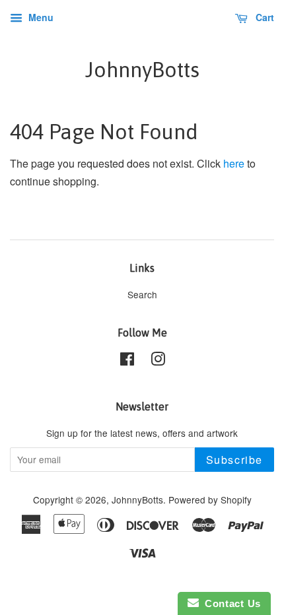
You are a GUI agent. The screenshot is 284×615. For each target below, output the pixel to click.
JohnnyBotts (142, 69)
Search (142, 294)
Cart (263, 17)
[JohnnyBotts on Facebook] (127, 361)
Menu (39, 17)
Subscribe (234, 459)
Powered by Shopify (210, 499)
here (233, 163)
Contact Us (230, 603)
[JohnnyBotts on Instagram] (158, 361)
